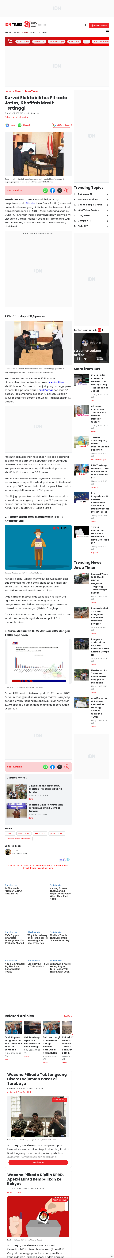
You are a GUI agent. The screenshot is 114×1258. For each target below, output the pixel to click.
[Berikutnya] (72, 998)
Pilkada (30, 203)
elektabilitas (56, 382)
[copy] (66, 190)
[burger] (107, 30)
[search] (85, 25)
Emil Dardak (46, 390)
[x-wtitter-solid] (59, 190)
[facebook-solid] (52, 190)
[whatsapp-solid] (45, 190)
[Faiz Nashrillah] (8, 852)
